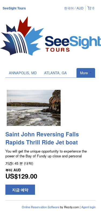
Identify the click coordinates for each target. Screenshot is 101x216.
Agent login (88, 207)
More (84, 72)
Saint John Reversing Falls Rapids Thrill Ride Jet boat (42, 138)
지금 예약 (20, 189)
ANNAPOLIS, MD (23, 72)
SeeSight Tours (14, 8)
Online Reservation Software (40, 207)
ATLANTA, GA (55, 72)
